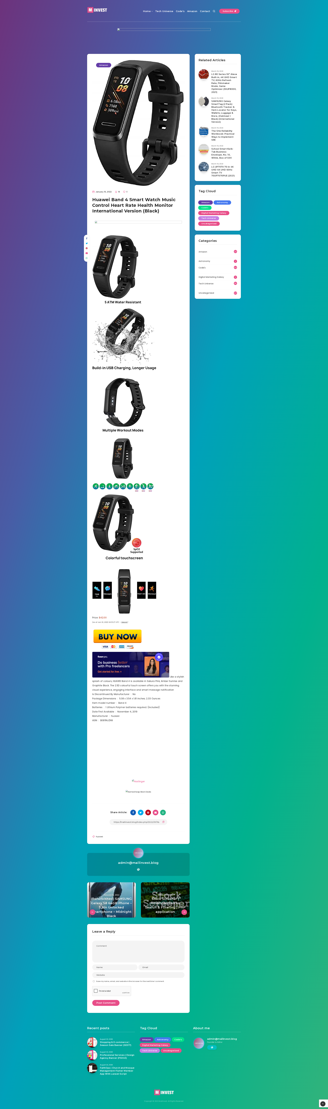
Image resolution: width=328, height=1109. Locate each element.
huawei (99, 844)
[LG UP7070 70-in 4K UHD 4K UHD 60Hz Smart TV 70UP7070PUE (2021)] (204, 167)
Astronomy (222, 202)
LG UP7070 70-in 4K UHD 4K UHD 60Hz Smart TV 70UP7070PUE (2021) (223, 171)
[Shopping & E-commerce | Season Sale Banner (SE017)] (92, 1050)
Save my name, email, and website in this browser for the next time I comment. (130, 989)
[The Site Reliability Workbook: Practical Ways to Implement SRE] (204, 131)
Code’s (180, 11)
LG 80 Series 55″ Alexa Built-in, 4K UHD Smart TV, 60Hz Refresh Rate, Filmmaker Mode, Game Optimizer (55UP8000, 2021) (224, 83)
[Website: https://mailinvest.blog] (138, 877)
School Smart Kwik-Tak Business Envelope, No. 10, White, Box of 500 (222, 153)
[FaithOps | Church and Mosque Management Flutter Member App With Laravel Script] (92, 1076)
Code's (204, 208)
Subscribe (228, 11)
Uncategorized (209, 223)
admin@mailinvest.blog (138, 871)
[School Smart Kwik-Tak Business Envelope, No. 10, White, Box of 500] (204, 149)
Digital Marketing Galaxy (213, 213)
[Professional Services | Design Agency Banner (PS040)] (92, 1063)
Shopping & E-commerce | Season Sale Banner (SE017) (115, 1051)
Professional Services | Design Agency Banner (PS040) (117, 1064)
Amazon (192, 11)
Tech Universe (164, 11)
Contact (205, 11)
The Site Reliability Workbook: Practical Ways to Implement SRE (222, 135)
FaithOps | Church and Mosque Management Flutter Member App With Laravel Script (117, 1079)
